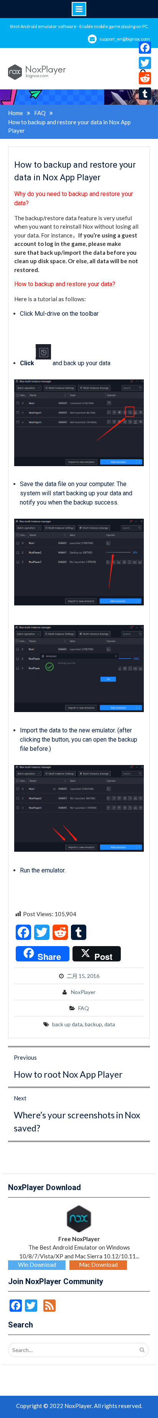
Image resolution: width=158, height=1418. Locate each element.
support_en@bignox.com (124, 39)
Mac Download (98, 1264)
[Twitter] (145, 63)
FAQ (83, 1008)
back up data (67, 1024)
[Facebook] (145, 47)
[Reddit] (145, 78)
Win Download (37, 1264)
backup (93, 1024)
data (109, 1024)
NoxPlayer (83, 992)
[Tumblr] (145, 93)
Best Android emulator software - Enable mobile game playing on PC (79, 26)
